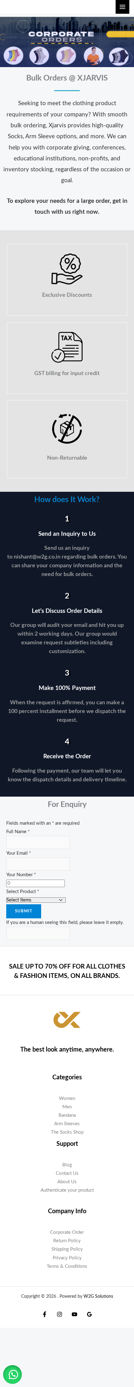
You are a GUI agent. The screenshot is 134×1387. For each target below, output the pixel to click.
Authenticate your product (67, 1190)
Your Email (18, 853)
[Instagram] (59, 1314)
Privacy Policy (67, 1258)
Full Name (18, 831)
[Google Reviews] (89, 1314)
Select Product (22, 891)
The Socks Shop (67, 1132)
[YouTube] (74, 1314)
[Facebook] (44, 1314)
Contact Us (67, 1173)
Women (67, 1098)
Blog (67, 1165)
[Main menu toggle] (122, 7)
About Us (67, 1181)
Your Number (21, 874)
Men (67, 1107)
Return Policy (67, 1240)
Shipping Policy (67, 1249)
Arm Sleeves (67, 1123)
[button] (12, 1374)
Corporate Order (67, 1232)
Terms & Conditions (67, 1266)
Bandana (67, 1115)
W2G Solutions (98, 1296)
